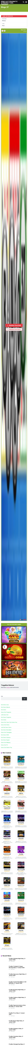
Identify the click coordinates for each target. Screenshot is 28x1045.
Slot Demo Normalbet (6, 730)
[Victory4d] (7, 898)
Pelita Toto (7, 885)
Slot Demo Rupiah (5, 740)
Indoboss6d (7, 869)
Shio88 (7, 778)
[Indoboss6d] (7, 868)
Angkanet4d (7, 808)
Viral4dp (21, 854)
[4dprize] (21, 791)
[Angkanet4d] (7, 806)
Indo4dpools (21, 764)
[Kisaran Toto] (21, 883)
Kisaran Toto (21, 885)
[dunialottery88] (7, 852)
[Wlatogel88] (21, 806)
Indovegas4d (7, 764)
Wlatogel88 (21, 808)
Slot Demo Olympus (6, 737)
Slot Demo (3, 709)
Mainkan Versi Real (15, 325)
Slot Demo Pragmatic (6, 717)
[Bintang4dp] (21, 821)
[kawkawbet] (21, 913)
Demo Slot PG (4, 745)
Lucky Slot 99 (7, 914)
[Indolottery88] (7, 821)
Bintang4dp (21, 822)
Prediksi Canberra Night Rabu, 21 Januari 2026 (17, 998)
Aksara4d (21, 838)
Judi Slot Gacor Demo (6, 727)
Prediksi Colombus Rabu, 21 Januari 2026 (16, 1037)
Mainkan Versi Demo (15, 329)
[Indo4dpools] (21, 762)
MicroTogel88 (21, 869)
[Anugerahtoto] (7, 836)
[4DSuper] (7, 943)
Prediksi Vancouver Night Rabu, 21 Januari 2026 (18, 974)
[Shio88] (7, 777)
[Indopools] (7, 791)
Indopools (7, 793)
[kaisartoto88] (21, 777)
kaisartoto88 (21, 778)
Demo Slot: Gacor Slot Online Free (9, 722)
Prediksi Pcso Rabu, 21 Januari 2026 (17, 1013)
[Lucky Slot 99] (7, 913)
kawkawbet (21, 914)
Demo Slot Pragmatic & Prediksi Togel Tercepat (9, 3)
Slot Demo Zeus (5, 704)
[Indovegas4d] (7, 762)
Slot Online (3, 719)
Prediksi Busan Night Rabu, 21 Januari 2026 (16, 1021)
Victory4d (7, 900)
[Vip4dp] (7, 928)
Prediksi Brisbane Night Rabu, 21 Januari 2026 (17, 990)
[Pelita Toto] (7, 883)
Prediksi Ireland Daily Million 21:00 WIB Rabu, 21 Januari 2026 (17, 982)
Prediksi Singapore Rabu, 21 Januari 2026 (16, 1029)
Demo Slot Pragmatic (6, 712)
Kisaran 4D (21, 900)
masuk (8, 687)
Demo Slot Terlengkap (6, 732)
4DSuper (7, 945)
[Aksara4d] (21, 836)
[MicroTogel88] (21, 868)
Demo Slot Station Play (6, 747)
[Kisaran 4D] (21, 898)
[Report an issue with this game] (2, 31)
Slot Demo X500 (5, 735)
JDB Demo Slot (4, 714)
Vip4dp (7, 930)
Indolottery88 (7, 822)
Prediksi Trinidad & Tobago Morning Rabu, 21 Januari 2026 (16, 967)
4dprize (21, 793)
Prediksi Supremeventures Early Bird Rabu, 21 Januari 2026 (17, 1006)
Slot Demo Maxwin (5, 707)
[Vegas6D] (21, 928)
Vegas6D (21, 930)
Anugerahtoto (7, 838)
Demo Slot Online (5, 724)
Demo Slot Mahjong (5, 742)
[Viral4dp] (21, 852)
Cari (2, 696)
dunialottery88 (7, 854)
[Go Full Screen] (5, 31)
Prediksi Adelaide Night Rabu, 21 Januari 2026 (17, 959)
